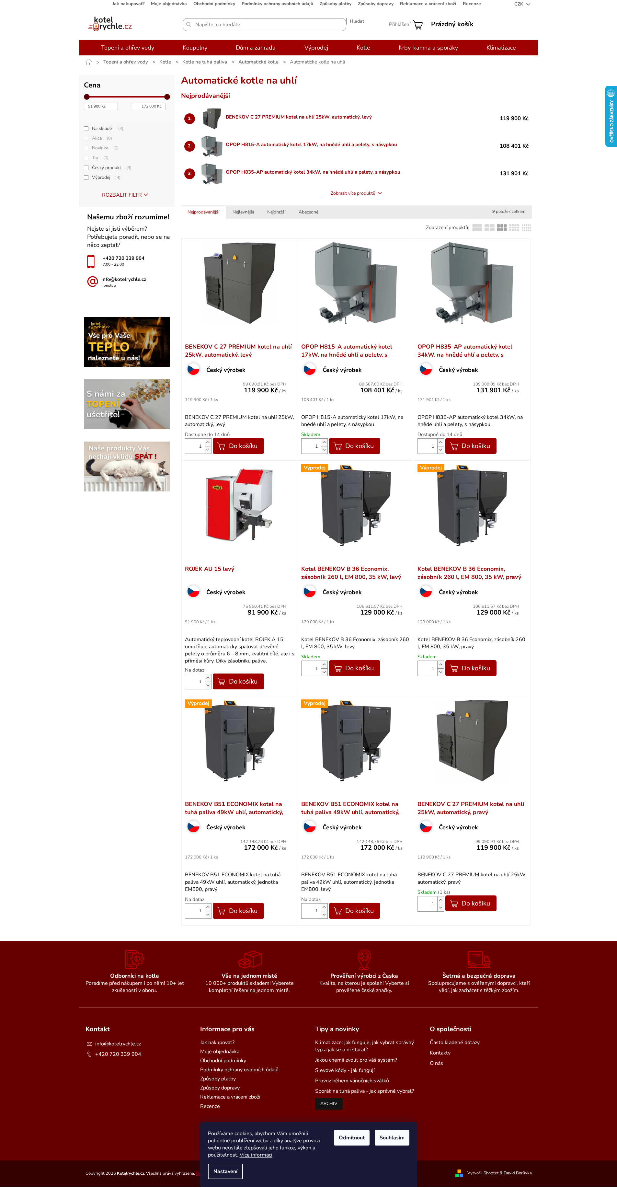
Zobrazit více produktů (353, 193)
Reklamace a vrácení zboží (428, 4)
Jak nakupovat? (128, 4)
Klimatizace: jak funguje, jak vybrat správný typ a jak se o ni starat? (364, 1046)
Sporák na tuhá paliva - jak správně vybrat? (364, 1091)
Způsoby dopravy (376, 4)
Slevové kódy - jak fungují (345, 1070)
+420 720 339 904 (118, 1054)
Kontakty (440, 1052)
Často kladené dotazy (455, 1042)
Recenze (472, 4)
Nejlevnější (243, 212)
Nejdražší (276, 212)
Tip (99, 158)
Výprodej (105, 177)
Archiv (328, 1104)
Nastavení (225, 1171)
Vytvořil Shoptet (483, 1173)
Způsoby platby (335, 4)
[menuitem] (128, 47)
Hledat (357, 21)
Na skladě (107, 128)
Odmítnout (352, 1137)
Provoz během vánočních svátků (352, 1080)
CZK (519, 4)
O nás (436, 1063)
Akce (101, 138)
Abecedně (308, 212)
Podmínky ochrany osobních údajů (277, 4)
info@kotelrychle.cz (118, 1043)
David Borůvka (518, 1173)
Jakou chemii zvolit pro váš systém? (356, 1060)
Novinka (104, 148)
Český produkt (111, 168)
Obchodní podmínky (214, 4)
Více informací (256, 1154)
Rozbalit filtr (122, 195)
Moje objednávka (169, 4)
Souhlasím (392, 1137)
